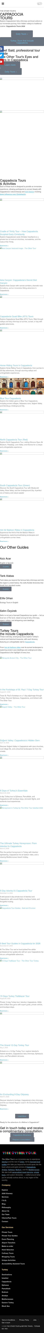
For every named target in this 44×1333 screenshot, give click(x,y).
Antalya (4, 1169)
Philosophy (6, 1207)
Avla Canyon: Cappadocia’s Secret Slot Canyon (18, 281)
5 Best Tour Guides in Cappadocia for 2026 (20, 943)
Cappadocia (31, 1167)
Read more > (4, 246)
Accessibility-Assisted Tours (13, 1263)
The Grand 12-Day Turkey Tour (14, 1045)
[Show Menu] (3, 3)
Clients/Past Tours (9, 1218)
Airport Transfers (8, 1242)
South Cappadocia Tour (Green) (15, 485)
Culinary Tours (7, 1253)
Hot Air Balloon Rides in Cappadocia (17, 529)
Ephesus (11, 1169)
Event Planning (8, 1239)
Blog (4, 1204)
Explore (6, 566)
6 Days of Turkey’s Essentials (13, 790)
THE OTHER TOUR (13, 1326)
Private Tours (7, 1232)
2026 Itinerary (7, 1193)
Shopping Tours (8, 1256)
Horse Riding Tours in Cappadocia (16, 365)
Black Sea (6, 1306)
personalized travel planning (22, 1172)
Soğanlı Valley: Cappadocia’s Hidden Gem (20, 740)
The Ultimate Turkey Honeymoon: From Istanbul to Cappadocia (18, 845)
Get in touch (6, 1322)
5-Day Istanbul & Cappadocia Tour (16, 890)
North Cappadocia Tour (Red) (14, 439)
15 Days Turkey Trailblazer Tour (14, 996)
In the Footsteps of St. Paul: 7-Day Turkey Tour (22, 689)
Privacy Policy (24, 1320)
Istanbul (5, 1162)
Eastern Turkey (8, 1302)
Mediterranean (34, 1169)
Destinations (7, 1274)
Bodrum (18, 1169)
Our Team (5, 1214)
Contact (5, 1221)
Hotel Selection (8, 1249)
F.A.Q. (4, 1200)
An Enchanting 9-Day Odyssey (14, 1094)
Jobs (34, 1320)
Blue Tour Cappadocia (10, 398)
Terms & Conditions (8, 1320)
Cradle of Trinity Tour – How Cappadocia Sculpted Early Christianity (19, 233)
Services (5, 1197)
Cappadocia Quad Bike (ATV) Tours (16, 316)
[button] (22, 1116)
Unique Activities (8, 1260)
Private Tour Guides (10, 1235)
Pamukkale (6, 1288)
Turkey (21, 1162)
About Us (5, 1211)
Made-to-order (7, 1246)
